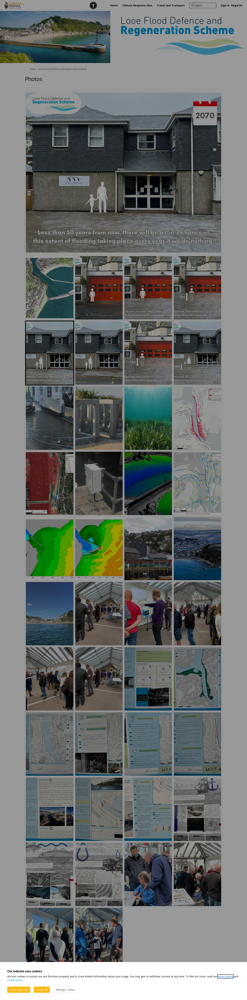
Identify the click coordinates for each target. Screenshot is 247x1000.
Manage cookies (65, 989)
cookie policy (14, 980)
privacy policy (225, 976)
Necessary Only (19, 989)
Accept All (42, 989)
